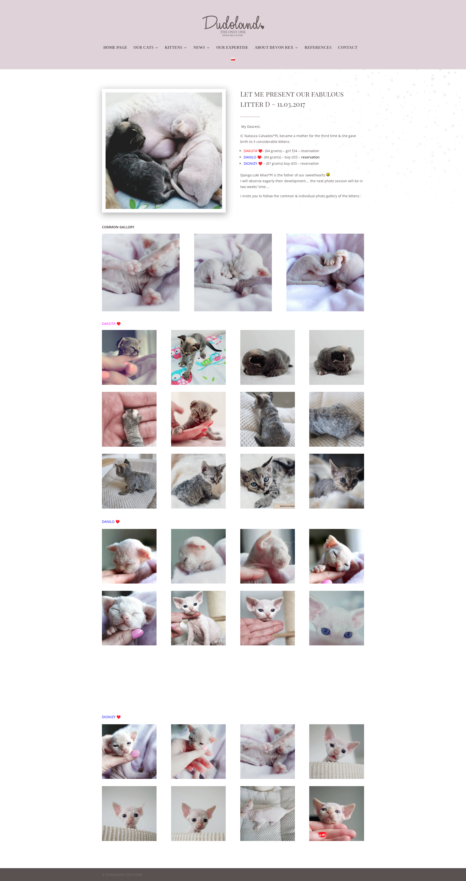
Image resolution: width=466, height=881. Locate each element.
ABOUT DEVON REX (274, 47)
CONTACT (348, 47)
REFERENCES (318, 47)
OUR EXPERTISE (232, 47)
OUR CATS (143, 47)
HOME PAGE (115, 47)
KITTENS (173, 47)
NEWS (199, 47)
